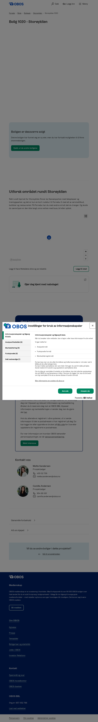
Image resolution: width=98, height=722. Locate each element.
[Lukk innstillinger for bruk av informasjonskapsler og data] (92, 325)
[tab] (16, 335)
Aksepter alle (85, 391)
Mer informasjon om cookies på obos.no (49, 381)
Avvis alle (65, 391)
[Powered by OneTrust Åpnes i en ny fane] (84, 398)
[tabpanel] (64, 359)
